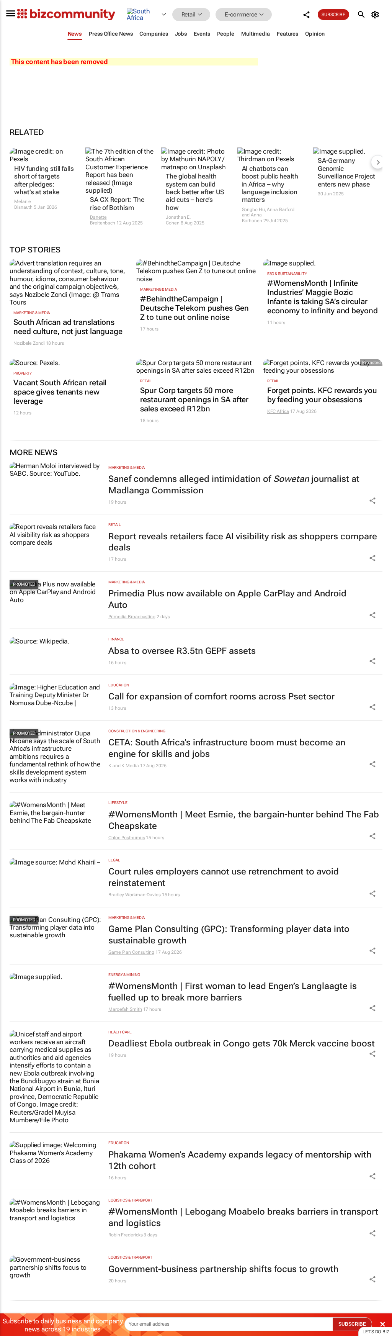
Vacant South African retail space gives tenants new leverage (59, 392)
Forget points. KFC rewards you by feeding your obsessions (322, 395)
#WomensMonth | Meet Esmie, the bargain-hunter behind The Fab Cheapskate (243, 820)
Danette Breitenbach (102, 219)
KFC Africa (278, 411)
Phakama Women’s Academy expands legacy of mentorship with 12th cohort (239, 1160)
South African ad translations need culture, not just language (67, 327)
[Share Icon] (372, 500)
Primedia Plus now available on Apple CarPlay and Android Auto (227, 599)
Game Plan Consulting (131, 952)
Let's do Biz (376, 1331)
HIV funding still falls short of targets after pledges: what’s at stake (44, 180)
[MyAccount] (376, 14)
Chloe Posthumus (126, 837)
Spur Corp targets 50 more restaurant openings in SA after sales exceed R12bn (194, 399)
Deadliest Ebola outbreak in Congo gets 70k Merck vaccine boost (241, 1043)
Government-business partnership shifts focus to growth (223, 1269)
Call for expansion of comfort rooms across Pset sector (221, 696)
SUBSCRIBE (352, 1324)
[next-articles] (378, 162)
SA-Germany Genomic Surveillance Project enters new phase (346, 172)
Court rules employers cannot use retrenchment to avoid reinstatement (223, 877)
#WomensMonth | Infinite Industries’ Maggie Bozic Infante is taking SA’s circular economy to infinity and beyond (322, 296)
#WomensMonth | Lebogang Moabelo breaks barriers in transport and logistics (243, 1217)
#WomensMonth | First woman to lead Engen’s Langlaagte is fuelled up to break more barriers (232, 992)
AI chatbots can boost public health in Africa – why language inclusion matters (270, 184)
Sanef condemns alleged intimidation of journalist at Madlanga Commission (233, 485)
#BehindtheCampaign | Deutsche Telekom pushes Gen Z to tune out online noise (194, 308)
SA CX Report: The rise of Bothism (117, 203)
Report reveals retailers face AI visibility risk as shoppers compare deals (242, 542)
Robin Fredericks (125, 1235)
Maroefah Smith (125, 1009)
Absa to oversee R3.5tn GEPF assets (182, 651)
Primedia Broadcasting (131, 616)
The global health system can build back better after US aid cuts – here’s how (195, 191)
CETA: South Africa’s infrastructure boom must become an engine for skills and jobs (226, 748)
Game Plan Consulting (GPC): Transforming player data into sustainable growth (229, 935)
